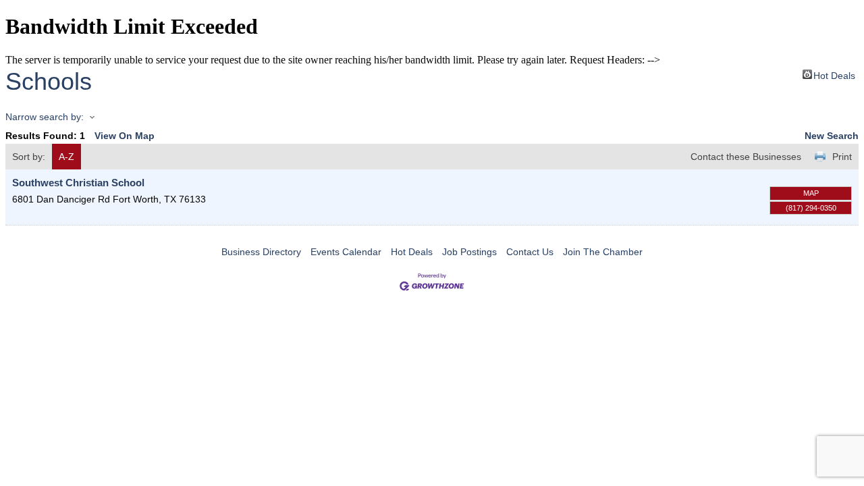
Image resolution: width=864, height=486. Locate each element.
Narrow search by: (44, 116)
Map (811, 193)
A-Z (66, 156)
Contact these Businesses (746, 156)
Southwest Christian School (78, 182)
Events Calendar (345, 251)
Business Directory (261, 251)
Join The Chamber (603, 251)
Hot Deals (834, 74)
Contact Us (530, 251)
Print (842, 156)
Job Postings (469, 251)
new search (832, 135)
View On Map (124, 135)
